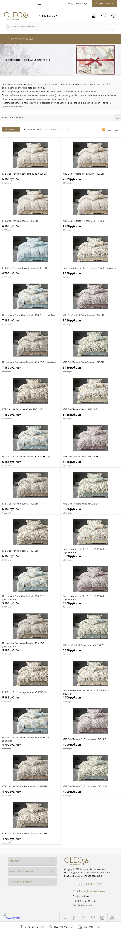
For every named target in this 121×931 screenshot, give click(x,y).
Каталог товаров (21, 39)
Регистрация (81, 3)
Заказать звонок (104, 3)
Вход (69, 3)
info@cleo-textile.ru (93, 891)
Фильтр (13, 129)
